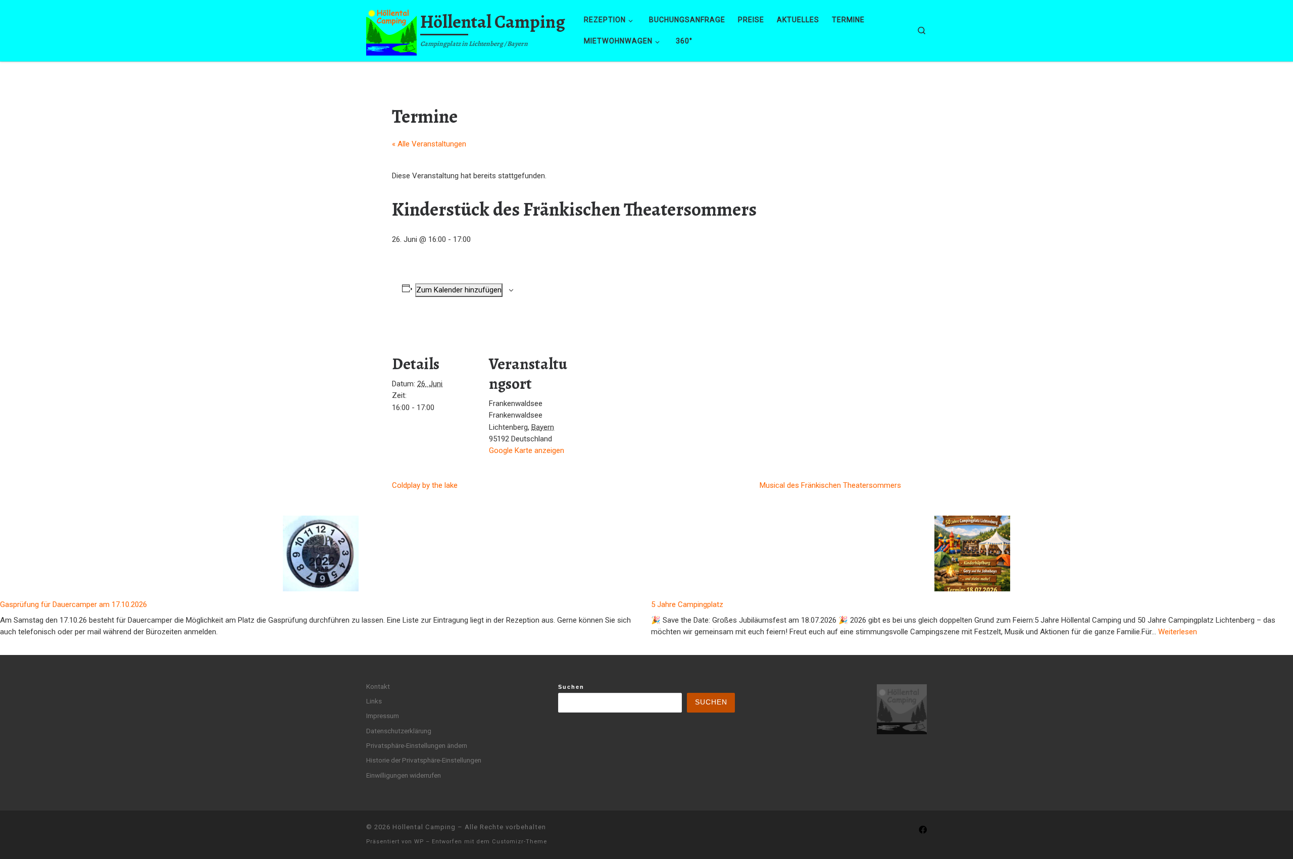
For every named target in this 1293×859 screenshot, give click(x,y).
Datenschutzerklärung (398, 731)
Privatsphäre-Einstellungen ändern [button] (416, 745)
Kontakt (378, 686)
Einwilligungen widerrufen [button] (403, 775)
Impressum (382, 716)
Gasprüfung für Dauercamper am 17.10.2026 (73, 604)
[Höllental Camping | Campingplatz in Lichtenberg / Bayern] (391, 28)
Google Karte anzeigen (526, 450)
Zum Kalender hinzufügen (459, 289)
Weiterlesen (1177, 631)
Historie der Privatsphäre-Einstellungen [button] (423, 760)
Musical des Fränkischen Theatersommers (830, 485)
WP (419, 841)
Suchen (571, 687)
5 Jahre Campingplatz (687, 604)
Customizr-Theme (519, 841)
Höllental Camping (424, 827)
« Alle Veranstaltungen (429, 143)
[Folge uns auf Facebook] (923, 830)
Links (374, 701)
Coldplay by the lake (425, 485)
